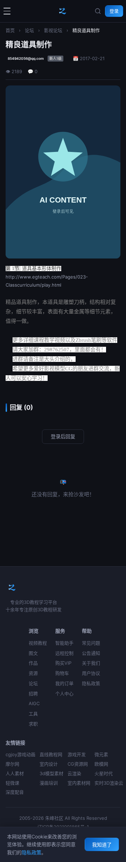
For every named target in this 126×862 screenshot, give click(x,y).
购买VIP (63, 663)
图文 (33, 653)
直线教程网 (51, 754)
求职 (33, 724)
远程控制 (64, 653)
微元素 (101, 754)
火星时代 (103, 773)
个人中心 (64, 693)
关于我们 (91, 663)
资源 (33, 673)
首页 (10, 30)
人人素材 (15, 773)
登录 (114, 11)
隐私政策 (91, 683)
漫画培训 (49, 783)
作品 (33, 663)
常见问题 (91, 643)
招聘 (33, 693)
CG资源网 (78, 764)
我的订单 (64, 683)
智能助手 (64, 643)
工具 (33, 713)
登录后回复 (63, 436)
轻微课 (12, 783)
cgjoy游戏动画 (20, 754)
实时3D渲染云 (108, 783)
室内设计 (49, 764)
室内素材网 (79, 783)
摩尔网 (12, 764)
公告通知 (91, 653)
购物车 (62, 673)
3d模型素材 (51, 773)
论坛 (29, 30)
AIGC (34, 703)
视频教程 (38, 643)
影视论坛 (53, 30)
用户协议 (91, 673)
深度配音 (15, 792)
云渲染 (74, 773)
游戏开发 (77, 754)
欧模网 (101, 764)
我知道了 (102, 845)
